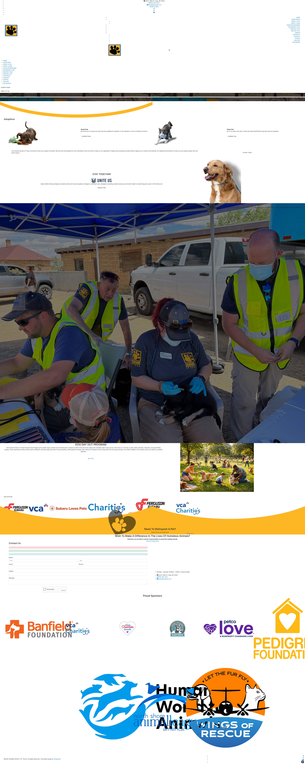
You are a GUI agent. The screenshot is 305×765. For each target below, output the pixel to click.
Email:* (11, 564)
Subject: (11, 571)
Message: (11, 578)
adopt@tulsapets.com (154, 5)
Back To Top (5, 91)
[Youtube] (154, 12)
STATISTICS (296, 34)
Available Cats (232, 136)
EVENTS (297, 38)
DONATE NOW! (5, 87)
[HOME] (123, 50)
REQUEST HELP (295, 29)
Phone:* (81, 564)
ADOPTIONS (295, 19)
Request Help (102, 187)
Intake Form (190, 533)
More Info (91, 458)
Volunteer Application (152, 541)
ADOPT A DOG (295, 23)
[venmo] (154, 14)
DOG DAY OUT (295, 31)
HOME (298, 17)
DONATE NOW (154, 6)
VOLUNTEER (296, 42)
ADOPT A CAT (295, 21)
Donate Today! (247, 152)
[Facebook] (303, 756)
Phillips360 (57, 759)
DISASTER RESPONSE (293, 25)
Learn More (130, 228)
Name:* (11, 557)
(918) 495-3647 (154, 3)
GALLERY (297, 40)
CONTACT (297, 36)
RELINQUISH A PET (294, 27)
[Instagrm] (154, 10)
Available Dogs (86, 136)
